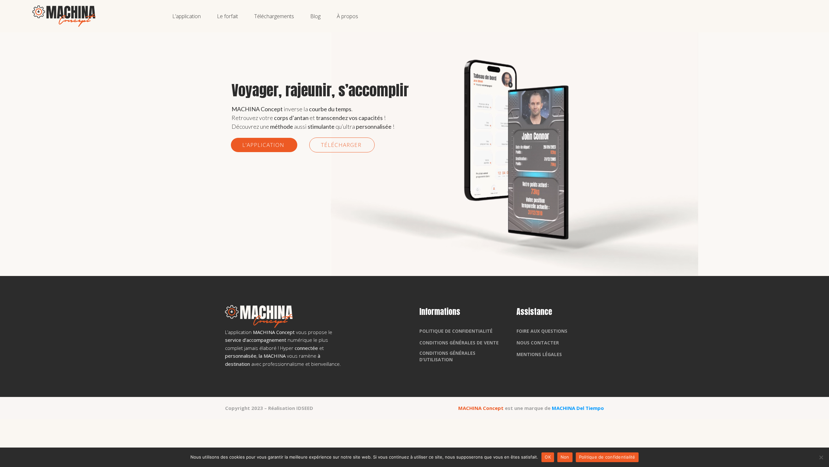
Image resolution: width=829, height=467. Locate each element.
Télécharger (342, 145)
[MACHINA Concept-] (64, 16)
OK (548, 457)
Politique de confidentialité (607, 457)
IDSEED (304, 408)
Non (565, 457)
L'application (264, 145)
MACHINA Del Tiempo (578, 408)
